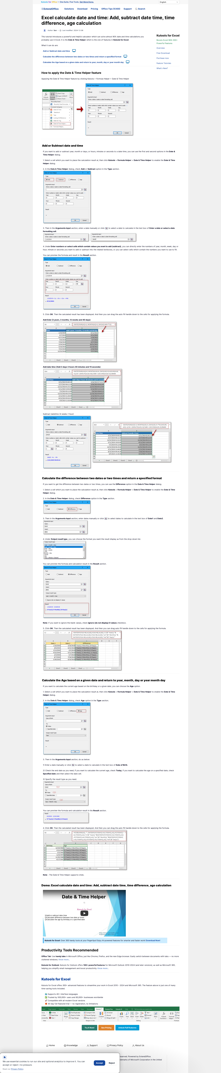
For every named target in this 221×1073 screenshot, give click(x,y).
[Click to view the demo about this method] (73, 51)
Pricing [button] (94, 9)
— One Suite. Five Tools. (67, 2)
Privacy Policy (116, 1045)
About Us (139, 1045)
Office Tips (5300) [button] (110, 9)
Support (128, 9)
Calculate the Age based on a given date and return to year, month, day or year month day (83, 62)
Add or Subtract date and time (56, 51)
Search (141, 9)
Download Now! (153, 940)
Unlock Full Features (127, 1028)
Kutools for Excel (55, 979)
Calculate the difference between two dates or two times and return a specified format (82, 56)
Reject (112, 1063)
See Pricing (106, 1028)
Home (52, 1045)
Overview (161, 48)
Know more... (64, 959)
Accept (99, 1063)
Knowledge (72, 1045)
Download (82, 9)
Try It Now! (89, 1028)
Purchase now (163, 58)
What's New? (162, 68)
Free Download (163, 53)
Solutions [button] (69, 9)
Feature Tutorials (164, 63)
